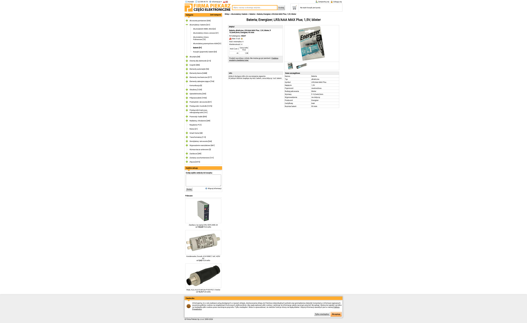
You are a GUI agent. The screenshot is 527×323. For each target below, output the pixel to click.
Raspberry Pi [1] (195, 125)
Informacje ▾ (216, 2)
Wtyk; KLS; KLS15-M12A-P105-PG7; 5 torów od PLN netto (203, 291)
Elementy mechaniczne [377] (201, 77)
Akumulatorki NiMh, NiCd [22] (204, 29)
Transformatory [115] (198, 137)
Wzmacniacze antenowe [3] (200, 149)
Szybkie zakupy (192, 168)
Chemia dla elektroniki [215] (200, 61)
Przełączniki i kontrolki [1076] (201, 106)
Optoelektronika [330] (198, 94)
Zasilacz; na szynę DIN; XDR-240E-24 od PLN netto (203, 226)
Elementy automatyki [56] (199, 69)
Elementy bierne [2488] (198, 73)
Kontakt (190, 2)
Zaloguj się (337, 2)
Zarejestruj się (323, 2)
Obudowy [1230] (196, 90)
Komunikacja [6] (196, 85)
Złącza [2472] (195, 162)
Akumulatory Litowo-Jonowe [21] (205, 33)
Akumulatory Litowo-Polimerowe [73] (201, 38)
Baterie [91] (197, 48)
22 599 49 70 (202, 2)
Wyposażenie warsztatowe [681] (202, 145)
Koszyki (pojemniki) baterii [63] (205, 52)
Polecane (189, 196)
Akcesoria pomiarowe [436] (200, 21)
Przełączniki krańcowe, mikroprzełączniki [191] (199, 111)
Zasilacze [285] (195, 154)
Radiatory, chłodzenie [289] (200, 121)
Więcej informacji (214, 188)
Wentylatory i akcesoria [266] (201, 141)
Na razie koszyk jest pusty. (310, 8)
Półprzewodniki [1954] (198, 98)
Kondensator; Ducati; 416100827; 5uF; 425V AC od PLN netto (203, 258)
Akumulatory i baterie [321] (200, 25)
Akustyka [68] (195, 57)
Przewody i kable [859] (198, 117)
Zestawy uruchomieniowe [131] (202, 158)
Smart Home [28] (196, 133)
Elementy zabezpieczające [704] (202, 81)
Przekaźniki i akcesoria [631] (200, 102)
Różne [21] (193, 129)
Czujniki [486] (195, 65)
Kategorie (189, 15)
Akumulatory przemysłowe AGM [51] (207, 43)
